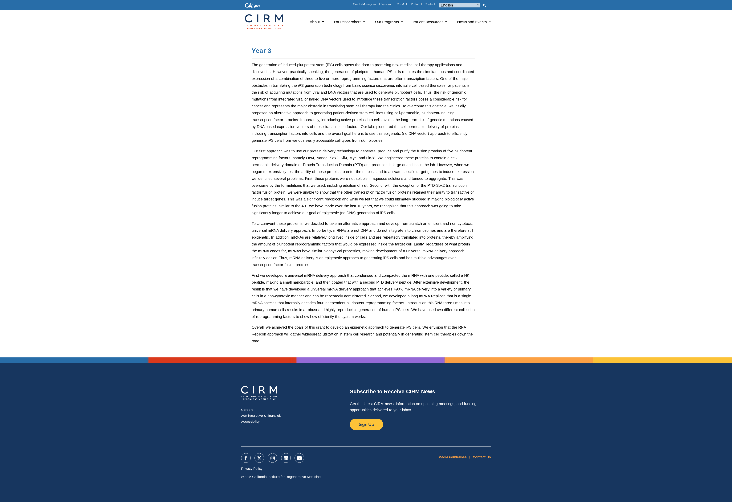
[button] (484, 5)
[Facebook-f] (246, 458)
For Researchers (347, 22)
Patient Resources (428, 22)
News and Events (472, 22)
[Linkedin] (286, 458)
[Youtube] (299, 458)
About (315, 22)
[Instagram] (272, 458)
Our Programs (387, 22)
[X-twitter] (259, 458)
